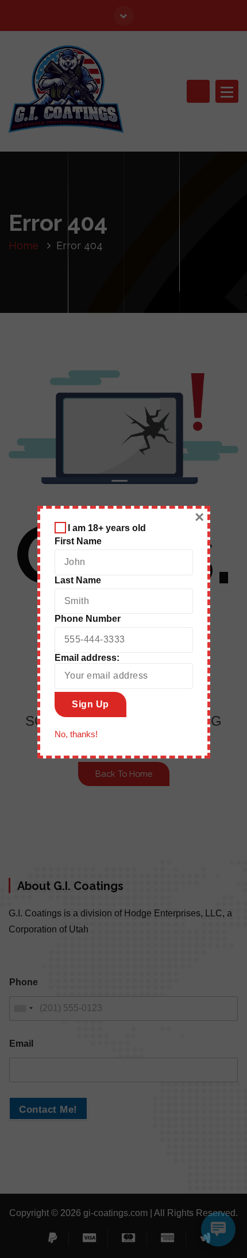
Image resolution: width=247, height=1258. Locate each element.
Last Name (78, 580)
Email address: (87, 658)
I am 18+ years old (107, 528)
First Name (78, 541)
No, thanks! (76, 734)
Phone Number (88, 619)
